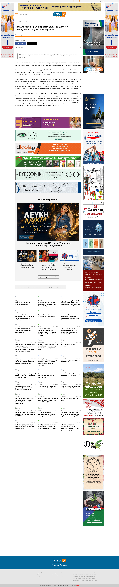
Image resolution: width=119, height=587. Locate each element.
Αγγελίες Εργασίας (24, 14)
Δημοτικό (44, 287)
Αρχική (17, 21)
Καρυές (61, 287)
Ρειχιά (57, 287)
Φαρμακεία (39, 572)
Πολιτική (22, 21)
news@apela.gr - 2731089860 (29, 1)
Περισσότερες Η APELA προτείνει (48, 277)
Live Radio (39, 575)
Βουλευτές (28, 21)
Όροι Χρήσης (57, 585)
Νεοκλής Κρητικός (28, 287)
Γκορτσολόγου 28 (58, 572)
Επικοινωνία (18, 1)
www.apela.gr (49, 585)
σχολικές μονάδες (37, 287)
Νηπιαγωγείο (51, 287)
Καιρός (38, 577)
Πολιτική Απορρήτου (65, 585)
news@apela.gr (57, 575)
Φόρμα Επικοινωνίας (59, 577)
